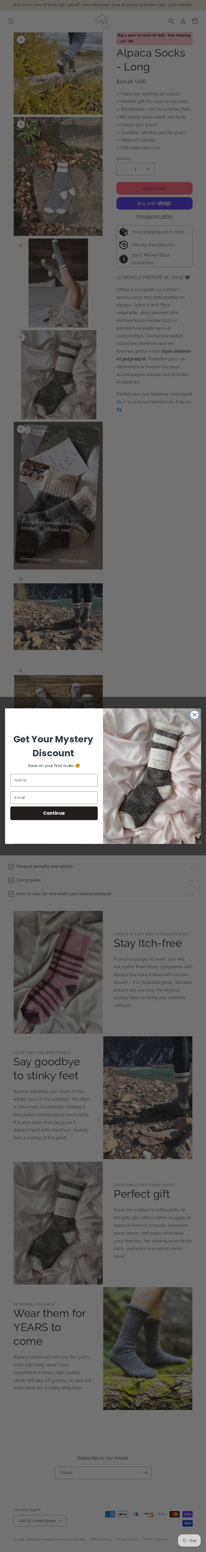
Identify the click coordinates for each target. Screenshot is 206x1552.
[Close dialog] (194, 714)
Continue (54, 813)
